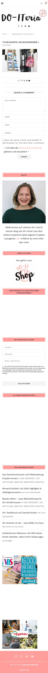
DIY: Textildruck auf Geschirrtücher (19, 512)
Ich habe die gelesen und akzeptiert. (22, 150)
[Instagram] (22, 26)
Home (4, 34)
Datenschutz (34, 665)
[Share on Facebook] (22, 81)
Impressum (25, 665)
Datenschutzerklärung (30, 148)
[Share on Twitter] (24, 81)
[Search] (41, 3)
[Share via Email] (29, 81)
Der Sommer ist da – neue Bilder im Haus (23, 523)
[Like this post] (19, 81)
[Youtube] (29, 26)
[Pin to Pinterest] (26, 81)
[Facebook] (18, 26)
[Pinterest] (25, 26)
